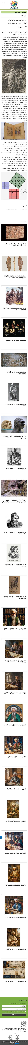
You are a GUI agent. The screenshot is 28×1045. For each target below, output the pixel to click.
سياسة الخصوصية (11, 1043)
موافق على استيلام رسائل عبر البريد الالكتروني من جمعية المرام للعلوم (14, 1012)
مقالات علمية (17, 12)
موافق (17, 1043)
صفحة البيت (24, 12)
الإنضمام (14, 1014)
